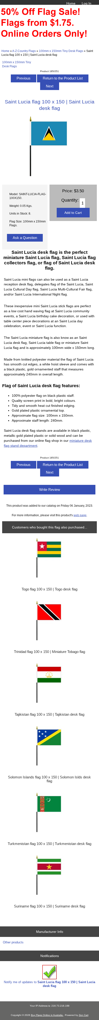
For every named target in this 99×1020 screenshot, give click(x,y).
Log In (86, 3)
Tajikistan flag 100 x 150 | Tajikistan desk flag (49, 714)
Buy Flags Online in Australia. (47, 1015)
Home (70, 3)
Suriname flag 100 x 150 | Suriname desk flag (49, 906)
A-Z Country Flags (24, 50)
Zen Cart (83, 1015)
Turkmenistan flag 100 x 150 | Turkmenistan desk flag (49, 844)
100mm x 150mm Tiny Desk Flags (61, 50)
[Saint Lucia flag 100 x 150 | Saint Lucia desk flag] (49, 175)
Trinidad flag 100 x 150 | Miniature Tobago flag (49, 652)
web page (80, 515)
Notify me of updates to (49, 984)
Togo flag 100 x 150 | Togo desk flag (49, 589)
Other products (13, 942)
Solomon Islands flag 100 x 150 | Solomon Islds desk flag (49, 779)
